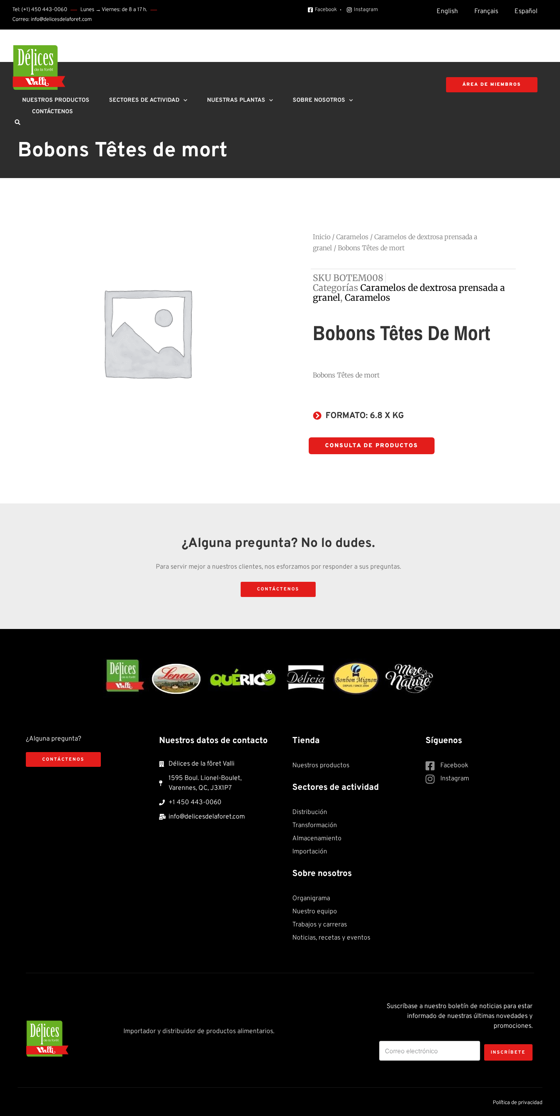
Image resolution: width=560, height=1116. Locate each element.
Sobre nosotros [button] (319, 100)
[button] (17, 123)
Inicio (321, 237)
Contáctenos (52, 111)
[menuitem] (447, 11)
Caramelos (352, 237)
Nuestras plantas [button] (236, 100)
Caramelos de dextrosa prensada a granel (409, 292)
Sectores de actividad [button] (144, 100)
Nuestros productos (55, 100)
